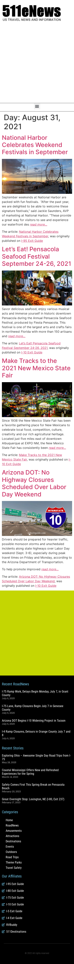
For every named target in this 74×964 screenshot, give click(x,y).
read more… (38, 224)
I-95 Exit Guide (32, 241)
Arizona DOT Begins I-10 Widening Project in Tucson (33, 720)
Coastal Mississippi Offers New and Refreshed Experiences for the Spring (30, 771)
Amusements (14, 831)
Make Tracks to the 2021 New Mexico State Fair (36, 368)
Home (9, 820)
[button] (37, 106)
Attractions (12, 836)
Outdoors (11, 852)
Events (10, 846)
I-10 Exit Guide (31, 352)
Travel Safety (14, 868)
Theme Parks (14, 862)
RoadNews (12, 825)
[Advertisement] (37, 62)
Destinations (13, 841)
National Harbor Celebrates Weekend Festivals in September (35, 145)
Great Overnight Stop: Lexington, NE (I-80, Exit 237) (33, 799)
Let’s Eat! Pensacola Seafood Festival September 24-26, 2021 (36, 256)
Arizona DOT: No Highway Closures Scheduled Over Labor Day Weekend (34, 483)
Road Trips (12, 857)
